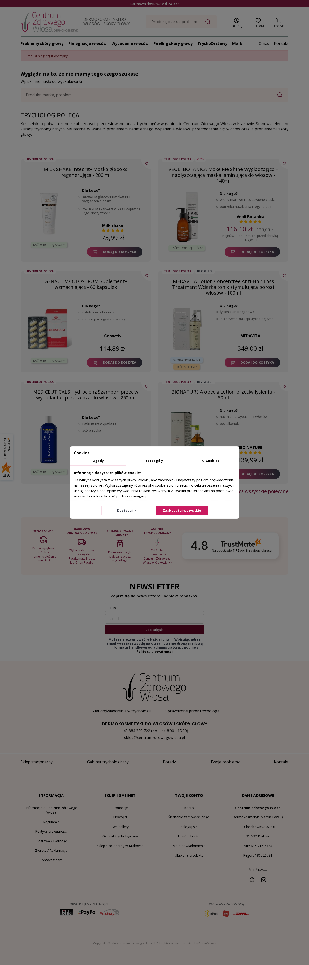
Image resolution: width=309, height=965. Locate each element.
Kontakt (281, 43)
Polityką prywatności (154, 651)
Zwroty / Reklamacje (51, 850)
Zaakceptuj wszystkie (182, 510)
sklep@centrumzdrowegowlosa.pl (154, 737)
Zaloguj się (188, 826)
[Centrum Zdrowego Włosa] (49, 22)
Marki (238, 43)
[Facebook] (252, 879)
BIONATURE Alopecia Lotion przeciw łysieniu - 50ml (223, 395)
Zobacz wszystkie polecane (258, 491)
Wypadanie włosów (130, 43)
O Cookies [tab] (210, 460)
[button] (236, 21)
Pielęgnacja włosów (87, 43)
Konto (189, 807)
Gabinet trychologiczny (120, 836)
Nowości (120, 817)
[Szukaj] (208, 22)
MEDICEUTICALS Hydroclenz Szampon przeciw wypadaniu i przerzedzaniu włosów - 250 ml (85, 395)
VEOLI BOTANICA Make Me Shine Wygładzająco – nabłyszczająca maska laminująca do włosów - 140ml (223, 175)
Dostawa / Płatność (51, 841)
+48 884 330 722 (135, 730)
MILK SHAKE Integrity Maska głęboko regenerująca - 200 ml (86, 172)
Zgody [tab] (98, 460)
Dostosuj (125, 510)
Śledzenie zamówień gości (189, 817)
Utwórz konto (189, 836)
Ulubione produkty (189, 855)
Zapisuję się (154, 629)
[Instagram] (264, 879)
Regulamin (51, 822)
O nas (264, 43)
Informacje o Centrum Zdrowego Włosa (51, 810)
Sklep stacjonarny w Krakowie (120, 846)
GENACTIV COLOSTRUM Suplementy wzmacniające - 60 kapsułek (85, 284)
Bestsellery (120, 826)
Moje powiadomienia (188, 846)
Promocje (120, 807)
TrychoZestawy (212, 43)
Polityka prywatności (51, 831)
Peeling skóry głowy (173, 43)
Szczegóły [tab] (154, 460)
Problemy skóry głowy (42, 43)
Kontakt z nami (51, 860)
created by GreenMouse (199, 943)
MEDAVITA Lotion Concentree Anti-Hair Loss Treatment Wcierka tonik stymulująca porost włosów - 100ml (223, 287)
